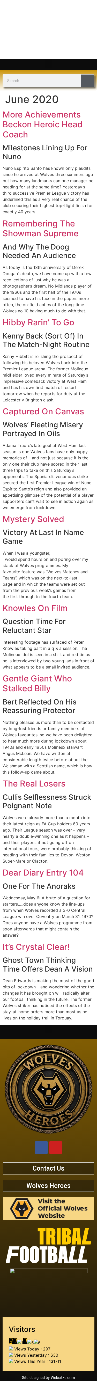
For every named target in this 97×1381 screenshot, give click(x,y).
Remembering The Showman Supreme (41, 228)
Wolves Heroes (48, 1185)
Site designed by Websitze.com (48, 1377)
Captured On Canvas (43, 411)
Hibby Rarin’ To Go (38, 322)
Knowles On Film (35, 608)
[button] (48, 63)
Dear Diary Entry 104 (43, 873)
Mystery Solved (33, 519)
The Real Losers (34, 783)
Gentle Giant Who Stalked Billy (37, 683)
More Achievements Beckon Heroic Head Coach (43, 124)
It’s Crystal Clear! (36, 947)
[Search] (87, 81)
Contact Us (48, 1168)
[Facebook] (41, 1147)
